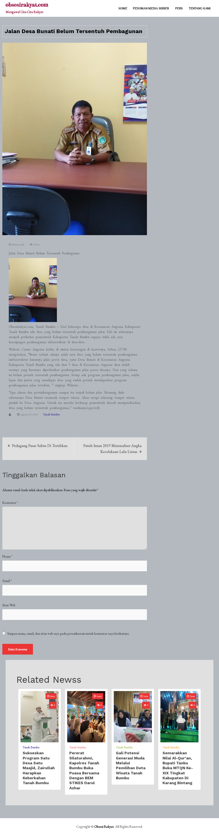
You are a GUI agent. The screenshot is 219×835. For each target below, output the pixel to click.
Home (122, 8)
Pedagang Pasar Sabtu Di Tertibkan (40, 445)
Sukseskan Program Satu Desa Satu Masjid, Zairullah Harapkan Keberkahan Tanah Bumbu (39, 768)
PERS (179, 8)
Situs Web (8, 605)
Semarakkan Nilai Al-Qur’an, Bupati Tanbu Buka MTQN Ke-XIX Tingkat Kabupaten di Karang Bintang (178, 768)
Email (7, 581)
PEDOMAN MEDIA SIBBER (151, 8)
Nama (7, 556)
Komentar (10, 502)
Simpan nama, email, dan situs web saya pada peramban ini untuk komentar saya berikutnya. (68, 633)
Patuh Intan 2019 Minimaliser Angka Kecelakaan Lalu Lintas (112, 448)
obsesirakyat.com (27, 4)
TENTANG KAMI (200, 8)
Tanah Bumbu (51, 414)
